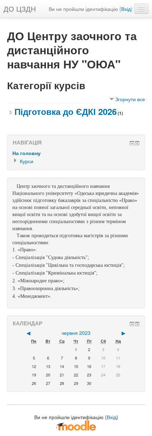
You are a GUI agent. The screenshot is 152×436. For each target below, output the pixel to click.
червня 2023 (76, 332)
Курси (26, 161)
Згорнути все (130, 99)
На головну (26, 152)
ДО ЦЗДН (20, 9)
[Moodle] (76, 425)
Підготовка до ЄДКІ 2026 (65, 111)
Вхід (126, 8)
